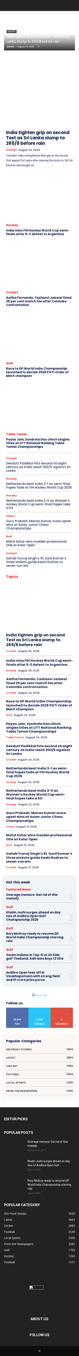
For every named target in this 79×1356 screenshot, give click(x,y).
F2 (71, 618)
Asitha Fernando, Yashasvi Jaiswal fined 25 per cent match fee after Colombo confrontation (39, 301)
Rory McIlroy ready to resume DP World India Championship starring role (34, 937)
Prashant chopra (52, 707)
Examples (61, 618)
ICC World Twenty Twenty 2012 (29, 649)
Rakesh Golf (55, 713)
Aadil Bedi (67, 576)
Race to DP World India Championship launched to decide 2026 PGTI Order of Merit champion (37, 372)
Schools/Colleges (63, 718)
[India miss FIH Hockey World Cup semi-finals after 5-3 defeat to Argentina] (39, 197)
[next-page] (70, 112)
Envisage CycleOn (47, 613)
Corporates (17, 607)
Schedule (44, 718)
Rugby (69, 713)
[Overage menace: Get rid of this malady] (14, 1147)
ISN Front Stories (64, 665)
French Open (66, 628)
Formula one (48, 628)
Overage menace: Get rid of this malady (32, 896)
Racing (16, 713)
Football (55, 623)
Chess (10, 516)
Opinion (52, 691)
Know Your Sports (52, 670)
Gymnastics (19, 639)
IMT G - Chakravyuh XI (61, 649)
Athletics (22, 586)
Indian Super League (62, 660)
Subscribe (62, 1009)
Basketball (35, 591)
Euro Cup (18, 618)
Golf (9, 363)
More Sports (66, 681)
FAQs (22, 623)
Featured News (38, 623)
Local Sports (48, 676)
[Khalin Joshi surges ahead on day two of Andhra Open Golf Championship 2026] (14, 1166)
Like (17, 1009)
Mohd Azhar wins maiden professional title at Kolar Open (36, 543)
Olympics (68, 686)
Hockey (12, 225)
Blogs (33, 597)
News (45, 686)
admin (10, 46)
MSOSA (33, 686)
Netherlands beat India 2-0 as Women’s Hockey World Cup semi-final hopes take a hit (38, 504)
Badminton (51, 586)
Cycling (17, 613)
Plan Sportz (42, 702)
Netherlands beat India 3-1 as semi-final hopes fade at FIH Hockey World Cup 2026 (39, 486)
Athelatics (68, 581)
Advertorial (52, 581)
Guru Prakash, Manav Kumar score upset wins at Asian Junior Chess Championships (38, 524)
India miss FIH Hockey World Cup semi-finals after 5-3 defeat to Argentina (37, 232)
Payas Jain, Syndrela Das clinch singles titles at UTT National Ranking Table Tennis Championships (38, 443)
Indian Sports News (62, 655)
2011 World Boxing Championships (39, 576)
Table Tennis (16, 434)
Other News (67, 691)
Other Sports (38, 697)
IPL (48, 665)
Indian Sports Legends (36, 655)
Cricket (11, 31)
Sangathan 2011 (26, 718)
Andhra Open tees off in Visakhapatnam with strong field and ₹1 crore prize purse (33, 976)
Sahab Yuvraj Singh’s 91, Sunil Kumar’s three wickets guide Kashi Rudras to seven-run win (36, 562)
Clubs (70, 602)
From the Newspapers (33, 634)
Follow (39, 1009)
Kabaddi (33, 670)
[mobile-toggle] (6, 5)
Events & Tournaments (39, 618)
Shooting (39, 723)
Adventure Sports (32, 581)
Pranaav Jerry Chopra (27, 707)
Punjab (69, 707)
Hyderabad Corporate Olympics (56, 644)
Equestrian (67, 613)
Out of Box (67, 697)
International (21, 665)
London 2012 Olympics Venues (39, 681)
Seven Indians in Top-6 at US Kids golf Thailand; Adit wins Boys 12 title (34, 957)
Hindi (32, 639)
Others (53, 697)
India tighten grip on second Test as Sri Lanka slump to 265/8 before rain (37, 137)
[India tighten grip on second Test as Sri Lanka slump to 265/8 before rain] (39, 95)
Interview (37, 665)
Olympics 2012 (35, 691)
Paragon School (23, 702)
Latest (69, 670)
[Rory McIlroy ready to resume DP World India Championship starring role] (14, 1186)
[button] (73, 5)
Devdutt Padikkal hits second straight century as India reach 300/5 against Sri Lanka (38, 467)
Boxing (45, 597)
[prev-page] (61, 112)
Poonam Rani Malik (63, 702)
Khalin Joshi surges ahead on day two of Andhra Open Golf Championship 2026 (33, 916)
